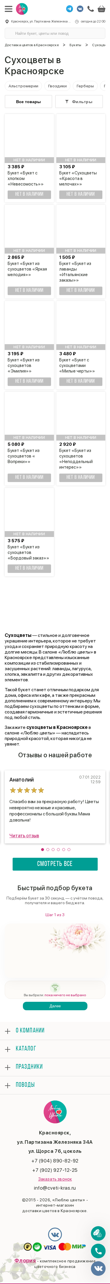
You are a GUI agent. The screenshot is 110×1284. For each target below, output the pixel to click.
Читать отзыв (24, 835)
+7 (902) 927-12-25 (54, 1170)
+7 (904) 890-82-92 (54, 1161)
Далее (55, 1006)
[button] (42, 849)
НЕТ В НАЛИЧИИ (29, 194)
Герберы (85, 86)
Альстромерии (23, 86)
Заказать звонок (55, 1179)
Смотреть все (55, 864)
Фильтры (82, 101)
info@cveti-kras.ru (55, 1188)
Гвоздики (57, 86)
